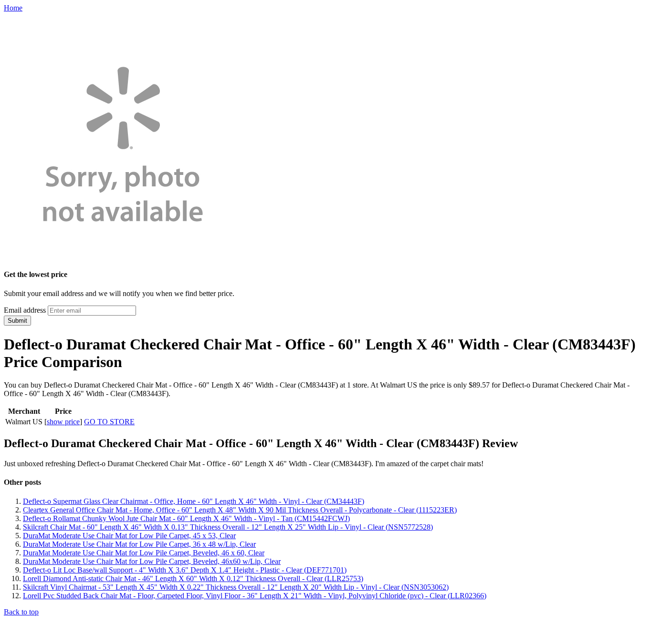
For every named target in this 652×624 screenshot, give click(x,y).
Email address (25, 310)
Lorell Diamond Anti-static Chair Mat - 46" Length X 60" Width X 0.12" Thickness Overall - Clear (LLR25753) (193, 578)
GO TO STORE (109, 422)
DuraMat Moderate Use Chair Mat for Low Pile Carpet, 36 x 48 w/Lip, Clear (139, 544)
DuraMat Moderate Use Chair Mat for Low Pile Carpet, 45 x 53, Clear (129, 536)
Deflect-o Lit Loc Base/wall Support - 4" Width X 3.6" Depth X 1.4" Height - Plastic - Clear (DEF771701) (185, 570)
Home (13, 8)
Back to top (21, 612)
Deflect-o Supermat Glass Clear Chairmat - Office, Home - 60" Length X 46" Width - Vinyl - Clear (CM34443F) (193, 501)
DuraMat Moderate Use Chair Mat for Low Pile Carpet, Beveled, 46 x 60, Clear (143, 553)
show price (63, 422)
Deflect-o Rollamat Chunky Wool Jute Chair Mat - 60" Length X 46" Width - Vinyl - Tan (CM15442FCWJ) (186, 518)
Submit (17, 320)
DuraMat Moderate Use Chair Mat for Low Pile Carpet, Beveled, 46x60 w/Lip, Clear (152, 561)
